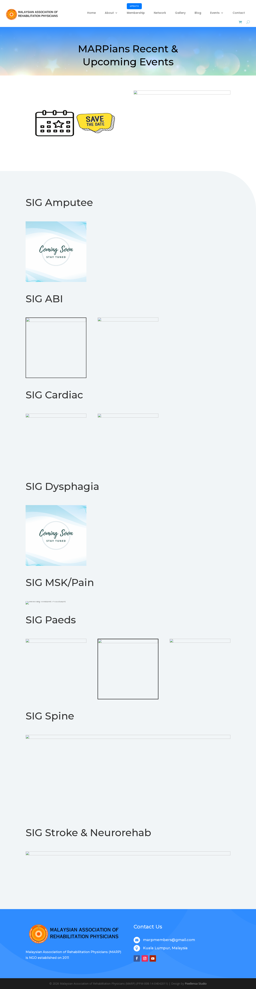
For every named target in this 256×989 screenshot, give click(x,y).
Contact (239, 13)
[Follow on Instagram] (145, 958)
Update (134, 6)
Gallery (180, 13)
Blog (198, 13)
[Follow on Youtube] (153, 958)
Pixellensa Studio (196, 983)
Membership (136, 10)
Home (91, 13)
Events (215, 13)
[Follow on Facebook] (137, 958)
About (109, 13)
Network (160, 13)
